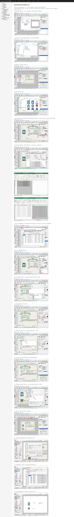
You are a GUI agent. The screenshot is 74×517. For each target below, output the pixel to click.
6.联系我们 (3, 18)
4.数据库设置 (3, 12)
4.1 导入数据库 (5, 13)
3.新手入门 (3, 8)
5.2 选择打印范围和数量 (6, 17)
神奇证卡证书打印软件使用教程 (6, 1)
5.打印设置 (3, 16)
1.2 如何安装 (4, 5)
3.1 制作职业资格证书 (6, 9)
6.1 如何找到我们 (5, 19)
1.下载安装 (3, 3)
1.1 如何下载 (4, 4)
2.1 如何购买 (4, 6)
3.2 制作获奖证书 (5, 10)
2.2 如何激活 (4, 7)
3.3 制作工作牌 (5, 11)
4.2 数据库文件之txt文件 (6, 14)
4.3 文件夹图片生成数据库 (6, 15)
